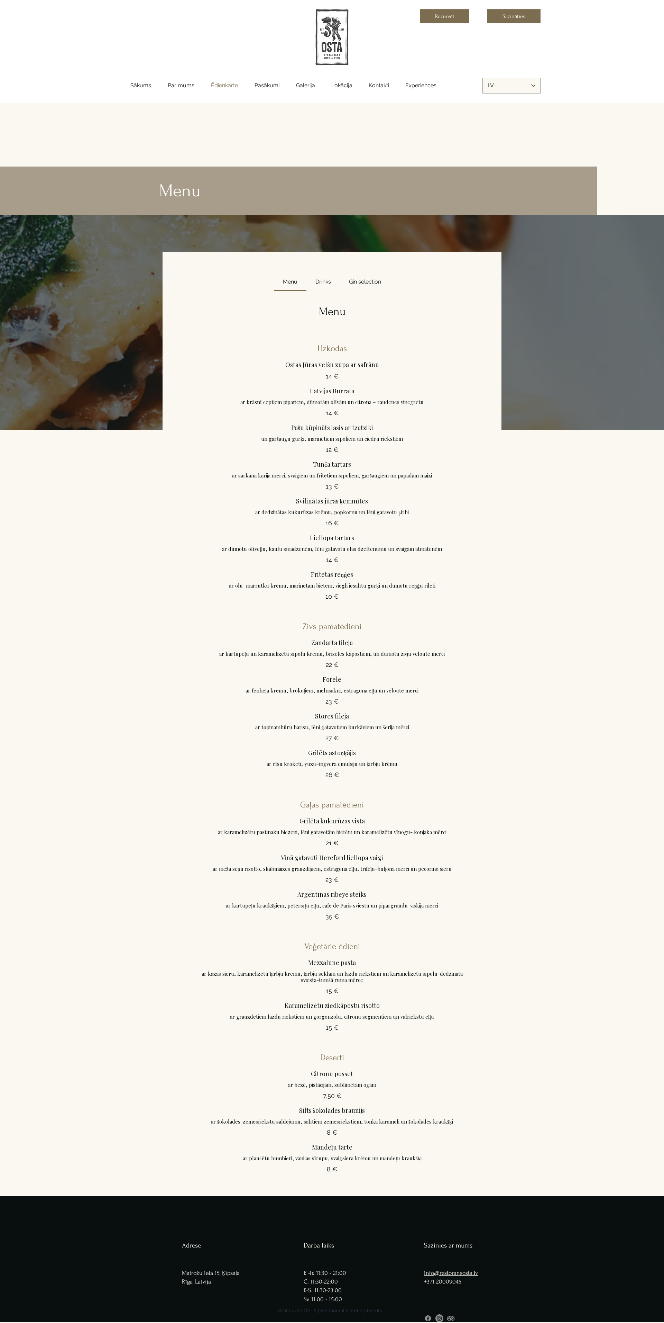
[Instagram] (439, 1318)
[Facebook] (428, 1318)
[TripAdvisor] (451, 1318)
